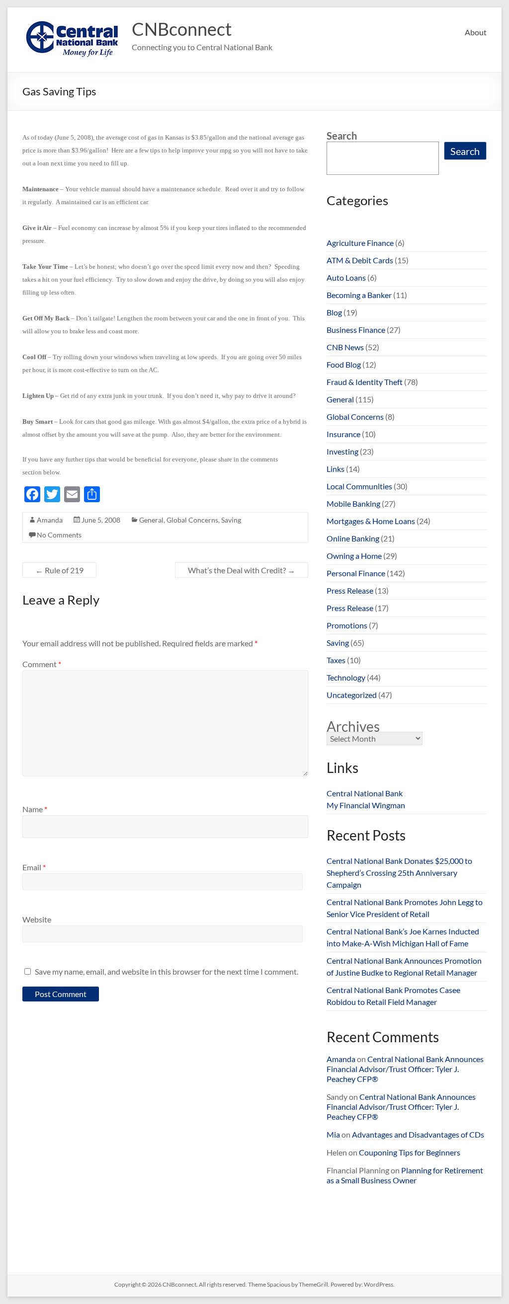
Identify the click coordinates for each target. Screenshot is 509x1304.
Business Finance (356, 329)
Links (335, 468)
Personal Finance (356, 573)
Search (342, 136)
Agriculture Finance (360, 242)
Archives (353, 726)
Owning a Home (354, 555)
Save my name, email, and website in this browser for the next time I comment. (166, 971)
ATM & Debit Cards (360, 260)
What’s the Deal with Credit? (241, 570)
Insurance (343, 434)
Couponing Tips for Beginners (409, 1152)
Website (36, 919)
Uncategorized (352, 694)
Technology (346, 677)
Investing (342, 451)
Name (34, 809)
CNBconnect (182, 29)
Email (34, 867)
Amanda (50, 520)
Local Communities (359, 486)
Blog (334, 312)
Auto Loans (346, 277)
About (476, 32)
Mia (333, 1134)
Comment (41, 664)
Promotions (347, 625)
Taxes (336, 660)
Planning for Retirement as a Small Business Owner (405, 1175)
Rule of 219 (59, 570)
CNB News (345, 347)
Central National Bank (365, 793)
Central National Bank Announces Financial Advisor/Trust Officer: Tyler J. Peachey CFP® (405, 1068)
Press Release (350, 590)
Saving (231, 520)
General (151, 520)
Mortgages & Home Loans (371, 521)
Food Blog (344, 364)
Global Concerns (192, 520)
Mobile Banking (353, 503)
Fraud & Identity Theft (365, 381)
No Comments (59, 535)
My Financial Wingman (366, 805)
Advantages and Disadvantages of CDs (418, 1134)
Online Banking (353, 538)
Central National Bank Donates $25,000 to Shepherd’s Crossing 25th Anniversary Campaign (399, 872)
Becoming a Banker (359, 295)
